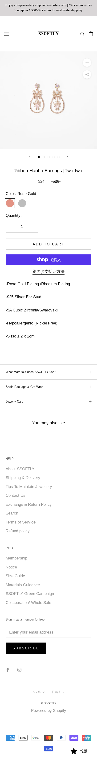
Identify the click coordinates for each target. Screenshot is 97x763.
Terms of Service (21, 522)
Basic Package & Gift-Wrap (24, 387)
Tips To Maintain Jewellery (29, 486)
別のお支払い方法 (48, 271)
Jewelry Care (14, 401)
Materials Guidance (23, 585)
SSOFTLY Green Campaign (30, 593)
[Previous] (30, 157)
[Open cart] (91, 33)
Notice (11, 567)
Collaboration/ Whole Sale (28, 602)
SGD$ (36, 692)
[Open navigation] (6, 33)
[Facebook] (8, 669)
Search (12, 513)
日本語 (56, 692)
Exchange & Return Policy (29, 504)
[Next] (67, 157)
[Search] (82, 33)
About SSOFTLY (20, 469)
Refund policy (18, 531)
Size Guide (15, 576)
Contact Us (15, 495)
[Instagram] (19, 669)
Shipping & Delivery (23, 477)
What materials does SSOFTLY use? (31, 372)
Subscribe (25, 648)
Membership (16, 558)
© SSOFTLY (48, 703)
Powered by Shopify (48, 710)
